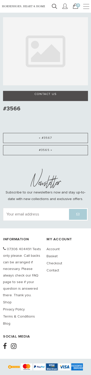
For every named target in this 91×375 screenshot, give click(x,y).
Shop (7, 302)
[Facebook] (6, 347)
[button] (78, 214)
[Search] (54, 6)
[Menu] (86, 6)
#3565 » (45, 150)
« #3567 (45, 138)
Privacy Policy (14, 309)
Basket (52, 256)
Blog (6, 323)
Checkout (54, 263)
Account (53, 249)
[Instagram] (15, 347)
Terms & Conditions (19, 316)
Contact (53, 270)
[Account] (65, 6)
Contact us (45, 94)
